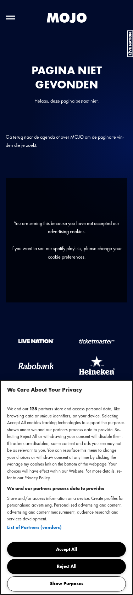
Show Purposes (66, 583)
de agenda (44, 137)
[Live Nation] (36, 340)
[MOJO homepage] (66, 18)
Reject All (67, 566)
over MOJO (72, 137)
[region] (66, 487)
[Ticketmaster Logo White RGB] (97, 340)
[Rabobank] (36, 365)
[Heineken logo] (97, 365)
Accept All (66, 549)
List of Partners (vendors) (34, 527)
